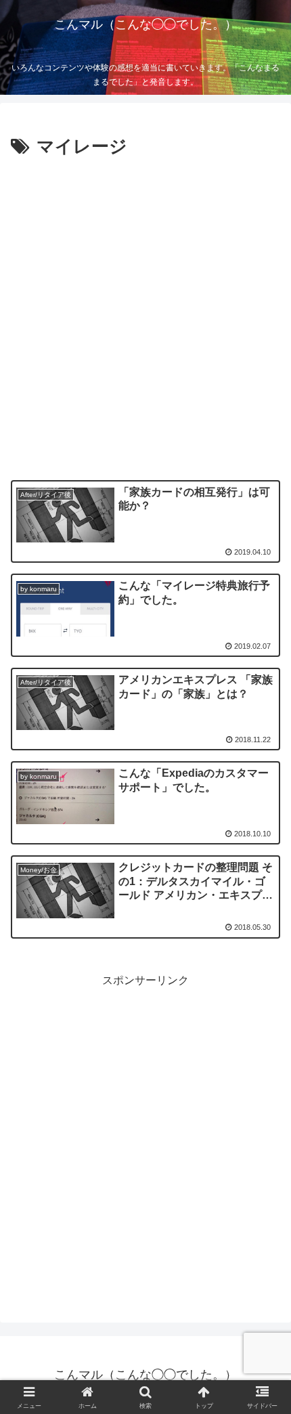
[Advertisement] (145, 314)
